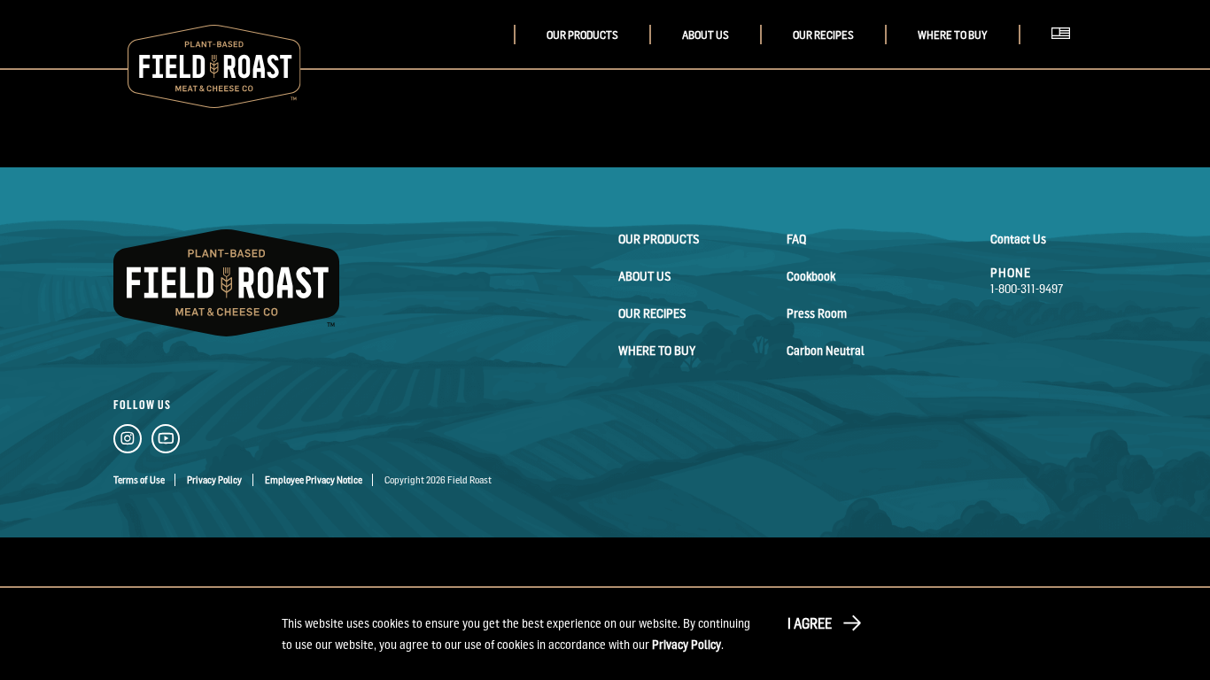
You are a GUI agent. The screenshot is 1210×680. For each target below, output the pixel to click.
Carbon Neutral (826, 350)
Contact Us (1018, 238)
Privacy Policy (214, 480)
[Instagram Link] (127, 442)
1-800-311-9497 (1027, 288)
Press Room (817, 313)
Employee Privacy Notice (313, 480)
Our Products (582, 35)
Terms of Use (139, 480)
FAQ (796, 238)
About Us (705, 35)
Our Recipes (823, 35)
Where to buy (953, 35)
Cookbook (811, 275)
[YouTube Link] (165, 442)
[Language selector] (1065, 53)
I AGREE (809, 623)
